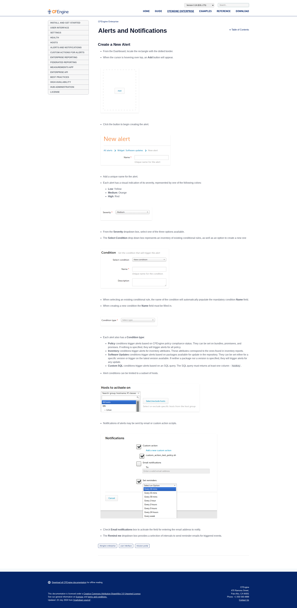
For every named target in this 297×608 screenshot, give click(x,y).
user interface (126, 546)
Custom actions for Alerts (67, 52)
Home (146, 11)
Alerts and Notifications (66, 47)
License (55, 92)
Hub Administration (62, 87)
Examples (205, 11)
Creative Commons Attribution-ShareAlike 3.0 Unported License (112, 594)
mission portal (142, 546)
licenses (79, 597)
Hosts (54, 42)
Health (54, 37)
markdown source (82, 600)
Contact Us (244, 600)
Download (242, 11)
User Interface (59, 27)
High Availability (60, 82)
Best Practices (59, 77)
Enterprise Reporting (63, 57)
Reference (224, 11)
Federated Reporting (63, 62)
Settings (55, 32)
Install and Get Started (65, 22)
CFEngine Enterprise (180, 11)
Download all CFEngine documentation (69, 582)
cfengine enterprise (107, 546)
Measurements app (61, 67)
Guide (158, 11)
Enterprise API (59, 72)
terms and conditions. (97, 597)
